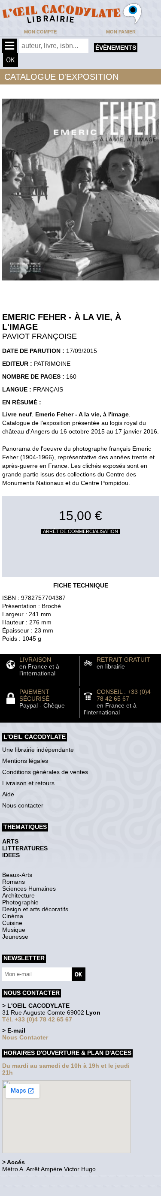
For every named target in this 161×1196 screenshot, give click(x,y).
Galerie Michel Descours (41, 1191)
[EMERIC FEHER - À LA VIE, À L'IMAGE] (80, 282)
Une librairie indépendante (38, 749)
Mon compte (40, 31)
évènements (115, 47)
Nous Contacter (25, 1037)
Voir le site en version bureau (48, 1181)
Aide (8, 794)
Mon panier (121, 31)
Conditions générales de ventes (45, 771)
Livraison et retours (28, 783)
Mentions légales (25, 760)
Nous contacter (22, 805)
